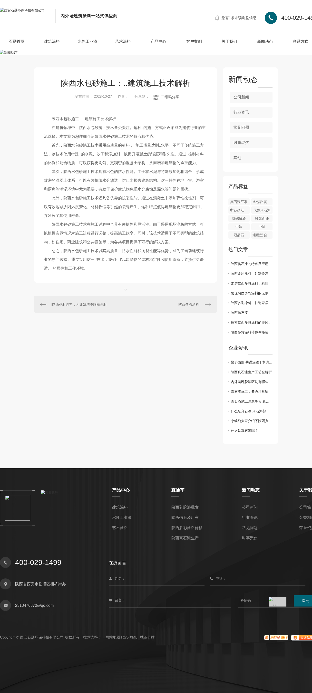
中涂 (238, 227)
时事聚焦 (241, 142)
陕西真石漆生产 (185, 538)
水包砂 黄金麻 (263, 202)
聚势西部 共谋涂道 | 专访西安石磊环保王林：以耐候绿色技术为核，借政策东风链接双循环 (252, 362)
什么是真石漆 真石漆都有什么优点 (252, 411)
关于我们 (229, 41)
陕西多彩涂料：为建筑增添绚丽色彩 (79, 304)
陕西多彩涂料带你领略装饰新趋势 (252, 332)
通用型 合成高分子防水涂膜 (263, 235)
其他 (237, 158)
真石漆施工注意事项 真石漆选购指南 (252, 401)
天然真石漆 (262, 210)
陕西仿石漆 (239, 313)
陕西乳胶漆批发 (185, 507)
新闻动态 (265, 41)
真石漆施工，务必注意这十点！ (252, 392)
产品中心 (158, 41)
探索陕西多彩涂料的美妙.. (250, 322)
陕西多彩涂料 (188, 304)
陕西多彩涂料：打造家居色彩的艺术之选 (252, 303)
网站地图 (113, 637)
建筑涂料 (52, 41)
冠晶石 (239, 235)
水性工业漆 (87, 41)
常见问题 (241, 127)
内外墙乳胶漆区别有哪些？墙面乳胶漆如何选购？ (252, 382)
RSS (125, 637)
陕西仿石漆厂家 (185, 517)
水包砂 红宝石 (240, 210)
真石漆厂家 (238, 202)
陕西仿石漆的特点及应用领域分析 (252, 264)
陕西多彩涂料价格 (187, 528)
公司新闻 (241, 97)
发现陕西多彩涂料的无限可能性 (252, 293)
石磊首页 (16, 41)
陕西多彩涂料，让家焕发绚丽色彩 (252, 274)
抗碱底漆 (239, 218)
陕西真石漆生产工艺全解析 (251, 372)
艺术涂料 (123, 41)
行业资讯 (241, 112)
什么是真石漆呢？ (244, 431)
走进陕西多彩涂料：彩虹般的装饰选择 (252, 283)
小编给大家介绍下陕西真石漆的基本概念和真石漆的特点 (252, 421)
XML (133, 637)
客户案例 (194, 41)
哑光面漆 (262, 218)
